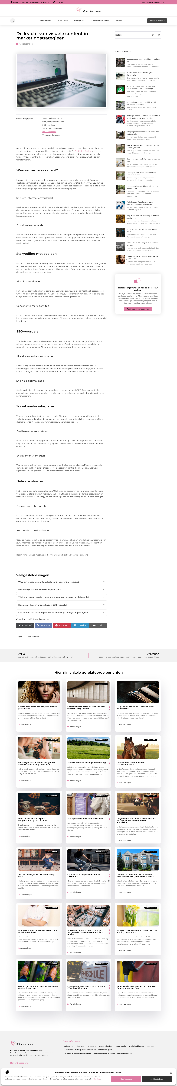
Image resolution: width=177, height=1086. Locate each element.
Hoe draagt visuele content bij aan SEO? (61, 589)
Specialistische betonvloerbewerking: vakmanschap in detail (86, 708)
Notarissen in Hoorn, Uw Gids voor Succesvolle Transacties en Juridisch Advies (85, 932)
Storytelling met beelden (53, 122)
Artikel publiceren (136, 1046)
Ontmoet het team (100, 20)
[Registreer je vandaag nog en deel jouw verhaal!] (138, 280)
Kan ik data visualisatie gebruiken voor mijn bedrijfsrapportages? (61, 612)
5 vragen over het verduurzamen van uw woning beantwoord (137, 931)
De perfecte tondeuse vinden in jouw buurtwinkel (135, 708)
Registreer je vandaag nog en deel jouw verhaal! (138, 289)
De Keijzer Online (83, 151)
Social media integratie (52, 128)
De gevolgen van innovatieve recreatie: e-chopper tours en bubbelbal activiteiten (136, 820)
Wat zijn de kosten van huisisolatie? (85, 818)
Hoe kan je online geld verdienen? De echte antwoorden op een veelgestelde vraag (98, 1053)
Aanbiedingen (26, 44)
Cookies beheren (157, 1079)
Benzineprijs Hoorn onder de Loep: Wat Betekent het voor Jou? (136, 987)
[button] (171, 1072)
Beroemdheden (105, 1046)
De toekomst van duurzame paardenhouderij (130, 763)
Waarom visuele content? (53, 118)
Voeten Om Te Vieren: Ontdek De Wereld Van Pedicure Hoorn (38, 987)
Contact (118, 20)
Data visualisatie (49, 132)
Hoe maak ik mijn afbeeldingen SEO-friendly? (61, 605)
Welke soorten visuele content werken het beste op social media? (61, 597)
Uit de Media (62, 20)
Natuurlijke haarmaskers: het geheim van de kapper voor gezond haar (36, 763)
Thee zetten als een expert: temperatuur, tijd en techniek (33, 819)
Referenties (45, 20)
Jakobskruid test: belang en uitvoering (86, 762)
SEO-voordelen (49, 125)
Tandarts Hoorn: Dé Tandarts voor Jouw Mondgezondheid (37, 931)
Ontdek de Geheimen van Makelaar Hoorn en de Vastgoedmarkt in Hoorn (135, 875)
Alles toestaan (126, 1079)
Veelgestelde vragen (51, 135)
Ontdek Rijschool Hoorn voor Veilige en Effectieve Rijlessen (86, 987)
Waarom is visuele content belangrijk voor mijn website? (61, 582)
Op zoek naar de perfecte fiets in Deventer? (83, 875)
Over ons (80, 1046)
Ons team (92, 1046)
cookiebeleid (95, 1079)
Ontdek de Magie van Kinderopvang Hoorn (36, 875)
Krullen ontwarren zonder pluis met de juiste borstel (37, 708)
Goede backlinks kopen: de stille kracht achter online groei (88, 1050)
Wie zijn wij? (79, 20)
